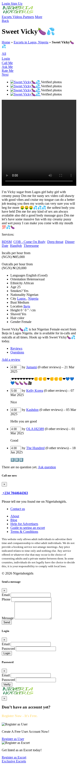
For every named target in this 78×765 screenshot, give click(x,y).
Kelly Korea (34, 390)
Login (6, 3)
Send (6, 622)
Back (5, 21)
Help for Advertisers (24, 524)
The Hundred (35, 448)
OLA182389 (35, 429)
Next (5, 74)
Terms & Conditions (24, 531)
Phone (6, 599)
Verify (7, 684)
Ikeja (26, 306)
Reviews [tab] (16, 348)
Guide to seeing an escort (27, 528)
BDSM (7, 242)
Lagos (21, 298)
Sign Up (16, 3)
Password (8, 648)
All (4, 53)
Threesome (31, 245)
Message (8, 618)
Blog (13, 520)
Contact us (17, 509)
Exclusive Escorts (14, 761)
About (14, 516)
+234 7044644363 (15, 493)
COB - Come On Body (29, 242)
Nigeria (33, 298)
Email (6, 595)
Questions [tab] (17, 352)
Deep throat (55, 242)
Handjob (16, 245)
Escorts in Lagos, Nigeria (31, 42)
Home (6, 42)
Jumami (31, 367)
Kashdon (32, 410)
